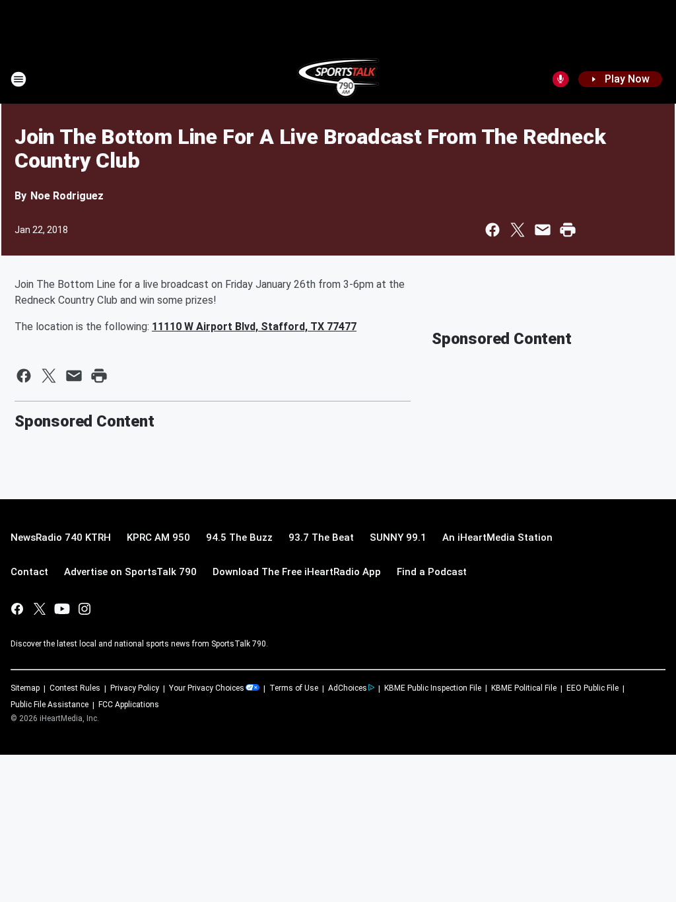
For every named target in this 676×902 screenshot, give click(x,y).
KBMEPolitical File (524, 688)
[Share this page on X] (517, 230)
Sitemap (25, 688)
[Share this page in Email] (542, 230)
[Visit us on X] (40, 609)
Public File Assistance (49, 704)
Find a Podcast (432, 572)
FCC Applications (128, 704)
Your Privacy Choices (206, 688)
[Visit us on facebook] (17, 609)
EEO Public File (592, 688)
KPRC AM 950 (158, 537)
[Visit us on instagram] (84, 609)
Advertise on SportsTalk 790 (130, 572)
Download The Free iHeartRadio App (297, 572)
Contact (29, 572)
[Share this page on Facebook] (492, 230)
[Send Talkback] (560, 79)
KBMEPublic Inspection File (432, 688)
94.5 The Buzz (239, 537)
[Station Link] (338, 79)
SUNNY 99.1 (398, 537)
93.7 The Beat (321, 537)
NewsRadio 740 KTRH (61, 537)
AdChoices (347, 688)
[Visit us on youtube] (62, 609)
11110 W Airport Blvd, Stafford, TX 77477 (254, 326)
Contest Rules (75, 688)
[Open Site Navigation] (18, 79)
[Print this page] (567, 230)
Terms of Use (293, 688)
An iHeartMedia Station (497, 537)
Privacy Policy (134, 688)
